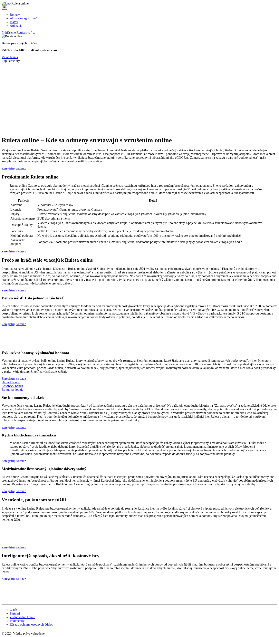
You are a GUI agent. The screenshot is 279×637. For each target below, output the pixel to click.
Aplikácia (16, 25)
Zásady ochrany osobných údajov (31, 624)
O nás (13, 609)
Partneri (15, 613)
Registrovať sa (26, 32)
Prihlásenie (9, 32)
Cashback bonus (12, 386)
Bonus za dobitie (12, 389)
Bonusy (15, 14)
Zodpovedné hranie (22, 617)
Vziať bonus (10, 57)
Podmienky (17, 620)
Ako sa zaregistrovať (23, 18)
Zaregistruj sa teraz (14, 168)
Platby (14, 22)
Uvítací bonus (11, 382)
